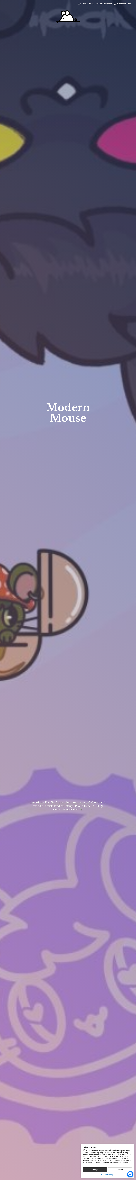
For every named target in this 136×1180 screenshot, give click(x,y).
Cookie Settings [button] (107, 1175)
